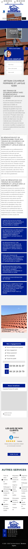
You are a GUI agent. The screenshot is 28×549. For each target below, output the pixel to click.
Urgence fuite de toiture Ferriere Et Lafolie (14, 490)
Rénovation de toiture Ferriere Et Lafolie (14, 501)
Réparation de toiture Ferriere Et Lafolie (14, 478)
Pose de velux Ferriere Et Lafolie (6, 479)
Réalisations (14, 48)
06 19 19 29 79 (20, 2)
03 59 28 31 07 (8, 2)
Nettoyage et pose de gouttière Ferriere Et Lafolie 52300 (6, 504)
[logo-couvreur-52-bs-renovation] (14, 8)
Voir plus (14, 454)
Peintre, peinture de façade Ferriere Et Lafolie (23, 502)
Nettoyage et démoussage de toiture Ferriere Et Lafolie (6, 491)
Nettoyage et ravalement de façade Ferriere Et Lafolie (23, 488)
